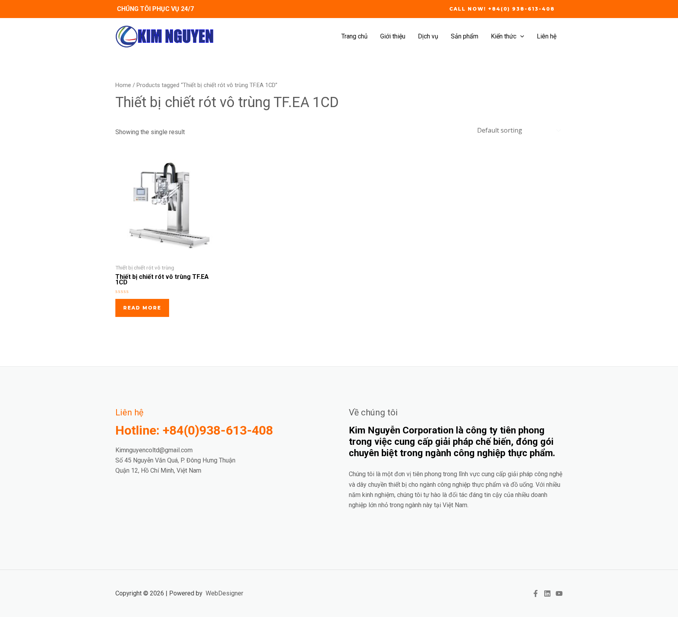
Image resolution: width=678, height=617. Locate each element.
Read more (142, 308)
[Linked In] (547, 593)
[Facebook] (535, 593)
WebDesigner (224, 593)
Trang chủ (354, 36)
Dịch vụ (428, 36)
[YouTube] (559, 593)
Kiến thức (503, 36)
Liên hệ (546, 36)
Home (123, 85)
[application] (520, 36)
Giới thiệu (392, 36)
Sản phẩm (464, 36)
